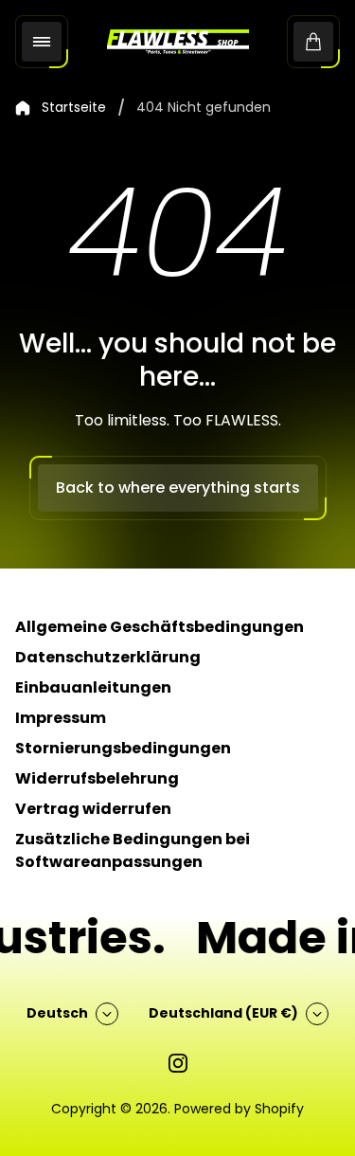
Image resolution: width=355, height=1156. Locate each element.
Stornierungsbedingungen (123, 748)
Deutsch (57, 1012)
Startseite (74, 108)
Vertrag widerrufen (93, 809)
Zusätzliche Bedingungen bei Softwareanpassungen (132, 850)
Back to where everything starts (178, 487)
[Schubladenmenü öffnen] (41, 41)
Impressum (60, 718)
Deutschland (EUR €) (223, 1012)
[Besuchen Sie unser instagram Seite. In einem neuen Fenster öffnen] (178, 1063)
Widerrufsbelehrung (97, 778)
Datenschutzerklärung (108, 657)
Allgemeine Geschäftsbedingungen (159, 627)
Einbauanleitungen (93, 687)
